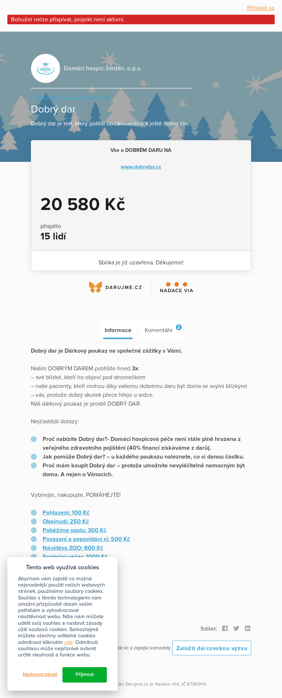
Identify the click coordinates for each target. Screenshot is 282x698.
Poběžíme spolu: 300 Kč (74, 530)
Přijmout (85, 674)
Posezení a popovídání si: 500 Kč (86, 539)
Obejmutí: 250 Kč (66, 521)
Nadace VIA (167, 684)
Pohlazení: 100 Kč (66, 512)
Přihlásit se (261, 8)
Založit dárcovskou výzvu (211, 648)
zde (68, 642)
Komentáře (162, 329)
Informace (118, 330)
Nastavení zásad (40, 674)
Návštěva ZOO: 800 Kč (73, 548)
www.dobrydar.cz (141, 167)
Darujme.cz (137, 684)
